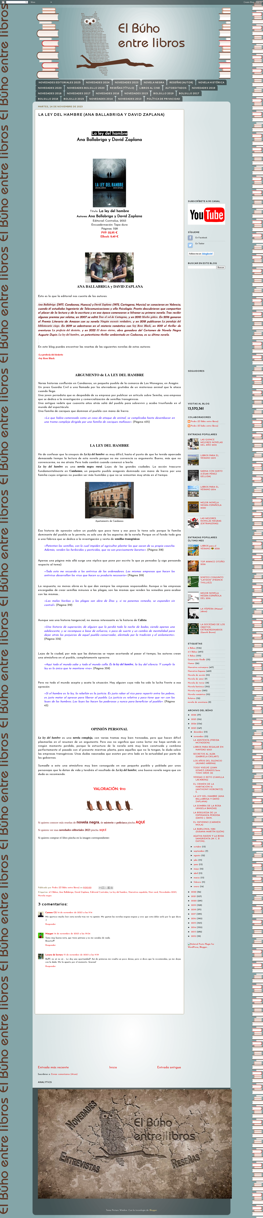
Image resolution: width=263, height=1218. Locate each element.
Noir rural (153, 892)
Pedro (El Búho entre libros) (204, 421)
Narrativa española (137, 892)
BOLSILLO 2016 (48, 98)
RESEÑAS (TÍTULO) (122, 88)
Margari (49, 934)
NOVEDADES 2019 (203, 88)
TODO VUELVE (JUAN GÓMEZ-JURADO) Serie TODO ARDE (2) (206, 770)
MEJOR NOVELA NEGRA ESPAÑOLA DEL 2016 (210, 596)
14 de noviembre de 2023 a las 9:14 (75, 912)
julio (196, 860)
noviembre (199, 736)
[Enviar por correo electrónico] (100, 887)
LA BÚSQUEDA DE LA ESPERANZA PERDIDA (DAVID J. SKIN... (206, 815)
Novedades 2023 (167, 892)
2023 (194, 728)
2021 (194, 896)
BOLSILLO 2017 (189, 93)
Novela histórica (196, 687)
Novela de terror (196, 683)
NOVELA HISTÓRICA (211, 82)
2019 (194, 905)
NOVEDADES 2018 (49, 93)
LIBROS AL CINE (149, 88)
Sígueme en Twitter (190, 245)
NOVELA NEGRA (154, 82)
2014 (194, 927)
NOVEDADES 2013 (129, 98)
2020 (194, 901)
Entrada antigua (169, 1067)
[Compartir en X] (105, 887)
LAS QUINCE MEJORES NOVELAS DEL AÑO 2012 (211, 442)
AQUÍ (140, 822)
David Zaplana (82, 892)
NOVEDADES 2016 (107, 93)
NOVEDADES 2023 (126, 82)
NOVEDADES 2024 (98, 82)
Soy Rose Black (47, 358)
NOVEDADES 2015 (136, 93)
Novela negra (44, 896)
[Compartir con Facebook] (108, 887)
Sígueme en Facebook (190, 237)
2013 (194, 932)
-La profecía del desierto (50, 354)
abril (196, 873)
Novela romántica (196, 694)
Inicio (113, 1067)
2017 (193, 914)
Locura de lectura (54, 955)
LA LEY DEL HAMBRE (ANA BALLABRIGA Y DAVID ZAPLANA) (208, 799)
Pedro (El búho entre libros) (204, 426)
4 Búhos (191, 648)
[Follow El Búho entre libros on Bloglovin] (201, 255)
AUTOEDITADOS (175, 88)
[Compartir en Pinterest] (111, 887)
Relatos (191, 698)
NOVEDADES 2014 (101, 98)
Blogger (153, 1210)
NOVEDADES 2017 (78, 93)
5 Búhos (191, 656)
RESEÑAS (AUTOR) (181, 82)
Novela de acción (196, 675)
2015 (194, 923)
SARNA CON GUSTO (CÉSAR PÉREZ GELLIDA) (211, 474)
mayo (197, 869)
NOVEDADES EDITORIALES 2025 (60, 82)
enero (197, 886)
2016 (194, 919)
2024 (194, 724)
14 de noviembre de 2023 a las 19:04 (72, 934)
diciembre (199, 732)
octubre (198, 847)
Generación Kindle (196, 660)
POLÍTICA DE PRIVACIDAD (163, 98)
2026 (194, 715)
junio (196, 864)
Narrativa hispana (196, 671)
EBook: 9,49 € (109, 236)
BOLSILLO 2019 (163, 93)
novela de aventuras (197, 702)
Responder (50, 924)
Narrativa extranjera (198, 667)
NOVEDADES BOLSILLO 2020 (86, 88)
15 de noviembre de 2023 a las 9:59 (81, 955)
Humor (191, 663)
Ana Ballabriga (66, 892)
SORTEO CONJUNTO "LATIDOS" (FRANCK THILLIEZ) (211, 580)
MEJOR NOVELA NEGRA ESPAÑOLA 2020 (210, 505)
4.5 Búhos (53, 892)
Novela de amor (196, 679)
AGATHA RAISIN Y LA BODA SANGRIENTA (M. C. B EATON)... (208, 839)
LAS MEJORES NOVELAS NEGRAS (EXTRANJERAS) (210, 521)
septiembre (199, 851)
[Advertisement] (109, 1040)
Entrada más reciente (53, 1067)
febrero (198, 882)
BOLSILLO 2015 (73, 98)
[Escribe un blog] (103, 887)
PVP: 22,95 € (109, 232)
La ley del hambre (118, 892)
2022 (194, 892)
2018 (194, 910)
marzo (197, 878)
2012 (194, 936)
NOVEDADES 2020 (50, 88)
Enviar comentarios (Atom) (64, 1074)
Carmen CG (51, 912)
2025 (194, 719)
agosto (197, 855)
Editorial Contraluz (99, 892)
